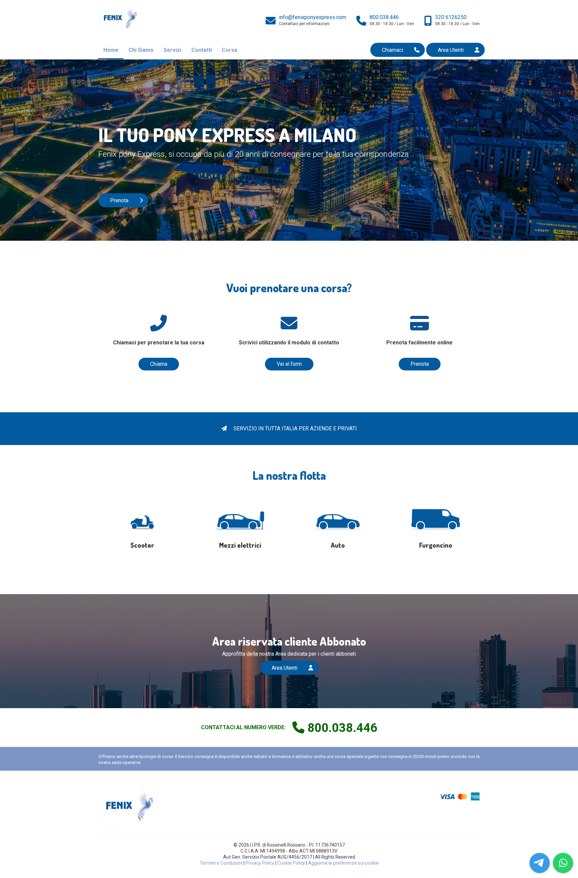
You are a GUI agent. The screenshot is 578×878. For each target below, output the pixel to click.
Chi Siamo (141, 50)
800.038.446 (384, 17)
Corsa (229, 50)
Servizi (172, 50)
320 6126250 (451, 17)
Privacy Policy (260, 863)
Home (110, 50)
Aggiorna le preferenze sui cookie (343, 863)
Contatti (201, 50)
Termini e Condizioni (221, 863)
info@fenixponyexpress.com (312, 17)
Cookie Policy (291, 863)
